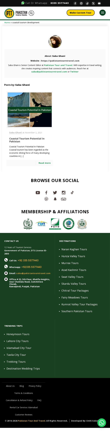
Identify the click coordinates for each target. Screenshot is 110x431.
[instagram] (82, 3)
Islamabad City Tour (18, 348)
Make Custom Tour (81, 12)
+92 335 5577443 (28, 260)
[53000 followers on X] (55, 192)
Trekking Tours (15, 361)
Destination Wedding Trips (23, 368)
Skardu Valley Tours (73, 283)
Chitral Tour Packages (75, 290)
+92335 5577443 (31, 267)
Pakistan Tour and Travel (58, 65)
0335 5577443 (59, 3)
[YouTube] (100, 3)
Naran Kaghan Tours (74, 249)
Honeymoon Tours (17, 334)
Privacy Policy (35, 386)
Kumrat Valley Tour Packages (79, 304)
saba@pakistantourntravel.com (49, 71)
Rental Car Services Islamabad (24, 407)
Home (7, 22)
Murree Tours (69, 263)
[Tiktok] (88, 3)
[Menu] (102, 13)
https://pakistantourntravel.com (60, 60)
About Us (10, 386)
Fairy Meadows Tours (74, 297)
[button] (101, 422)
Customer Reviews (23, 414)
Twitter (74, 71)
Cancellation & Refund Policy (19, 400)
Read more (45, 163)
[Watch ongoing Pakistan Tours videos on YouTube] (37, 192)
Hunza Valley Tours (73, 256)
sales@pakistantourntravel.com (33, 273)
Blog (21, 386)
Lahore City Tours (17, 341)
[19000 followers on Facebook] (46, 192)
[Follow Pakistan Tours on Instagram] (63, 192)
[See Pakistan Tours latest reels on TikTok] (72, 192)
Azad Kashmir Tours (73, 270)
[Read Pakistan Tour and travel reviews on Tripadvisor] (63, 199)
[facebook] (76, 3)
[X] (94, 3)
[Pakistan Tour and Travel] (15, 13)
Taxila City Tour (16, 354)
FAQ (39, 400)
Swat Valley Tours (72, 276)
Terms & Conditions (23, 393)
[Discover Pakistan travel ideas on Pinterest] (46, 199)
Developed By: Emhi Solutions (86, 420)
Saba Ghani (58, 56)
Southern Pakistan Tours (76, 311)
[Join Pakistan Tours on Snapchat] (55, 199)
